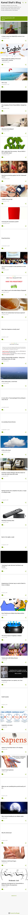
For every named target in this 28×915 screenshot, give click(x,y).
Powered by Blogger (15, 913)
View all (3, 19)
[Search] (23, 2)
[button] (25, 41)
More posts (14, 895)
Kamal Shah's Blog (11, 2)
